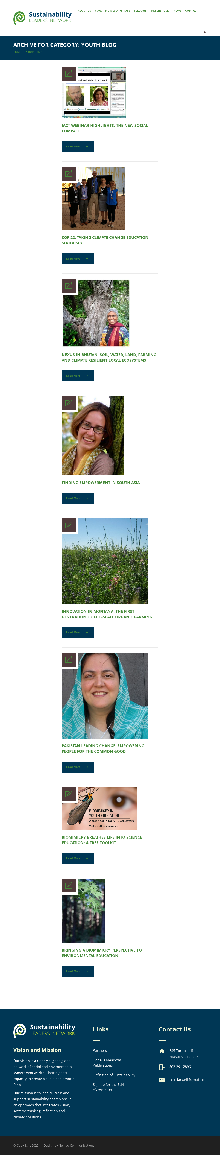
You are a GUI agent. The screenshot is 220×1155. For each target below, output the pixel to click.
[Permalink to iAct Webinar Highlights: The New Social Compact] (94, 117)
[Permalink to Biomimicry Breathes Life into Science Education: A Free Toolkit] (99, 828)
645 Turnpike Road (184, 1050)
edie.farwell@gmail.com (188, 1079)
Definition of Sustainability (114, 1075)
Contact (191, 10)
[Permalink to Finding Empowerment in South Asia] (93, 474)
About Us (84, 10)
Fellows (140, 10)
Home (17, 51)
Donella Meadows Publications (107, 1063)
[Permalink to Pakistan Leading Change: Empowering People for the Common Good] (105, 737)
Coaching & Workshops (112, 10)
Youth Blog (34, 51)
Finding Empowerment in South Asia (101, 482)
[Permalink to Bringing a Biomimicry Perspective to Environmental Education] (83, 941)
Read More (73, 146)
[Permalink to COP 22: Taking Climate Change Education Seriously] (93, 229)
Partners (100, 1050)
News (177, 10)
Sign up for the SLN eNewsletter (108, 1087)
